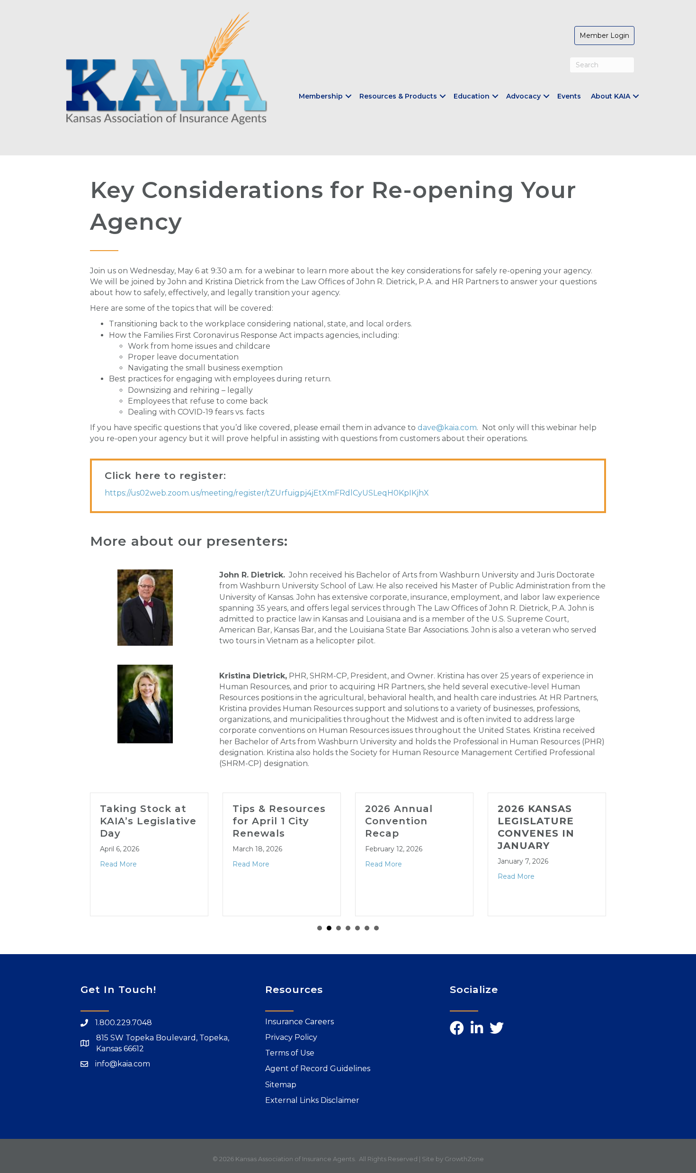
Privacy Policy (291, 1037)
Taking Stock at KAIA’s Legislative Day (114, 821)
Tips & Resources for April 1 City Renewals (245, 821)
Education (472, 96)
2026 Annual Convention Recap (365, 821)
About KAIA (610, 96)
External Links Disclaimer (312, 1100)
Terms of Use (289, 1052)
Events (569, 96)
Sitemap (280, 1084)
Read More (216, 864)
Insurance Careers (299, 1021)
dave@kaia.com (447, 427)
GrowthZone (464, 1159)
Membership (321, 96)
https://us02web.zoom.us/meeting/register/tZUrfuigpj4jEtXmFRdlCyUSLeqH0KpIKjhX (267, 492)
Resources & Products (398, 96)
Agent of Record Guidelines (317, 1068)
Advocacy (523, 96)
